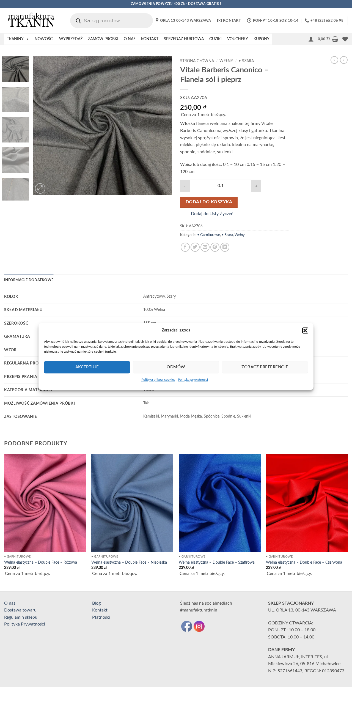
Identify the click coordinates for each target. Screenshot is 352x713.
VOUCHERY (237, 39)
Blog (96, 603)
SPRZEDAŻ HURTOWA (184, 39)
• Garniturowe (208, 235)
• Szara (246, 61)
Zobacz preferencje (264, 367)
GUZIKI (215, 39)
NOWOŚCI (44, 39)
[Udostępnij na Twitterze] (195, 247)
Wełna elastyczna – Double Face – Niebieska (129, 562)
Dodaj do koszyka (209, 202)
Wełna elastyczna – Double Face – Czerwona (304, 562)
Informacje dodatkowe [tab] (28, 280)
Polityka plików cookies (158, 379)
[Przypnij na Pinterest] (214, 247)
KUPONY (262, 39)
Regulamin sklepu (20, 617)
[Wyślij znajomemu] (205, 247)
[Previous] (43, 125)
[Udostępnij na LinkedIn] (224, 247)
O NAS (130, 39)
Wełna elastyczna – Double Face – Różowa (40, 562)
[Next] (162, 125)
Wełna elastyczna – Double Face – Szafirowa (217, 562)
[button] (305, 330)
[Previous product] (344, 60)
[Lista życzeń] (345, 39)
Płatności (101, 617)
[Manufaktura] (31, 20)
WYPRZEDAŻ (70, 39)
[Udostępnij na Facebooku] (185, 247)
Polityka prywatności (193, 379)
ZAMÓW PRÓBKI (103, 39)
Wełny (226, 61)
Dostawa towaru (20, 610)
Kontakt (100, 610)
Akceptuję (87, 367)
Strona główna (197, 61)
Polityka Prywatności (24, 624)
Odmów (176, 367)
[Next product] (334, 60)
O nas (9, 603)
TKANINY (15, 39)
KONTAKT (149, 39)
